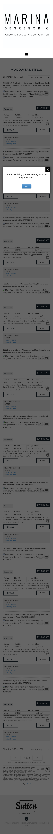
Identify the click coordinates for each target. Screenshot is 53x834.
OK (26, 186)
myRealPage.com (30, 784)
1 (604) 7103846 (10, 141)
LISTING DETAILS (10, 130)
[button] (26, 54)
